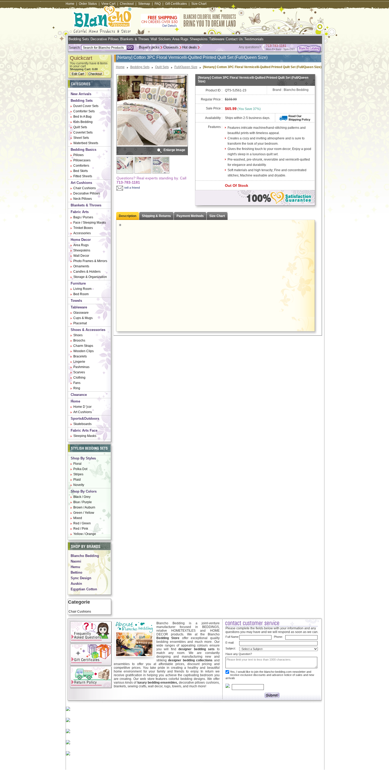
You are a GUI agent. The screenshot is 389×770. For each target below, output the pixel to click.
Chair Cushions (84, 188)
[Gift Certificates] (91, 664)
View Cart (108, 4)
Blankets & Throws (134, 39)
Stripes (78, 474)
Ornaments (81, 266)
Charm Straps (83, 346)
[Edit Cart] (78, 75)
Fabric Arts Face (84, 430)
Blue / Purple (82, 502)
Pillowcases (82, 160)
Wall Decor (81, 256)
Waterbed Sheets (85, 143)
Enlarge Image (174, 150)
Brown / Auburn (84, 507)
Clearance (79, 395)
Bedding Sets (79, 39)
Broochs (79, 340)
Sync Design (81, 578)
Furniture (78, 283)
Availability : (213, 118)
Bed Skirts (80, 171)
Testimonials (254, 39)
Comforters (81, 165)
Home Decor (81, 240)
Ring (76, 388)
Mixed (77, 518)
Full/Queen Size (185, 67)
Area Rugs (180, 39)
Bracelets (80, 356)
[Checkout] (96, 75)
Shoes (78, 335)
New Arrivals (81, 94)
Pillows (78, 155)
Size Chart (198, 4)
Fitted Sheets (82, 176)
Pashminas (81, 367)
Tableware (216, 39)
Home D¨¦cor (82, 407)
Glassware (81, 313)
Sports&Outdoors (85, 419)
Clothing (79, 377)
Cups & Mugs (83, 318)
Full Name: (232, 636)
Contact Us (234, 39)
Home (70, 4)
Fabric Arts (80, 212)
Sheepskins (199, 39)
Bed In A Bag (82, 116)
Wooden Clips (83, 351)
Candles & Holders (87, 271)
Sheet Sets (81, 138)
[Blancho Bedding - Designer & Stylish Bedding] (102, 31)
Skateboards (82, 424)
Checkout (127, 4)
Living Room (82, 289)
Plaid (77, 479)
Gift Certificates (176, 4)
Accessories (82, 233)
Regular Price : (211, 99)
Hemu (75, 567)
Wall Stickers (161, 39)
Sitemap (144, 4)
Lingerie (79, 362)
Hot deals (189, 47)
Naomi (76, 561)
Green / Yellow (83, 513)
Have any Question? (238, 654)
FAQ (158, 4)
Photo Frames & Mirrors (90, 261)
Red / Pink (80, 528)
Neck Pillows (82, 199)
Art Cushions (81, 183)
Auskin (76, 584)
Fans (76, 383)
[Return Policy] (91, 687)
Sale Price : (214, 108)
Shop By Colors (84, 491)
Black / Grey (82, 497)
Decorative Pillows (105, 39)
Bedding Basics (83, 150)
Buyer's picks (149, 47)
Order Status (88, 4)
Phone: (278, 636)
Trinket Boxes (83, 228)
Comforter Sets (84, 111)
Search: (75, 48)
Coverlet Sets (83, 132)
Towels (76, 301)
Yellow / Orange (84, 534)
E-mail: (229, 642)
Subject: (230, 648)
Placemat (80, 323)
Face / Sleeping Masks (89, 222)
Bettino (76, 572)
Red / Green (82, 523)
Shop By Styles (83, 458)
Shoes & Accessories (88, 330)
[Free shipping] (188, 26)
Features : (215, 127)
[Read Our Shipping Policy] (294, 120)
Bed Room (81, 294)
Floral (77, 464)
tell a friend (132, 187)
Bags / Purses (83, 217)
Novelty (78, 485)
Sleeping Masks (84, 436)
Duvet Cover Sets (85, 106)
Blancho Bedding (85, 556)
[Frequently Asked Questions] (91, 642)
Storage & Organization (90, 277)
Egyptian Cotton (84, 589)
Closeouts (171, 47)
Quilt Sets (80, 127)
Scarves (79, 372)
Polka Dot (80, 469)
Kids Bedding (83, 122)
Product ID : (214, 90)
